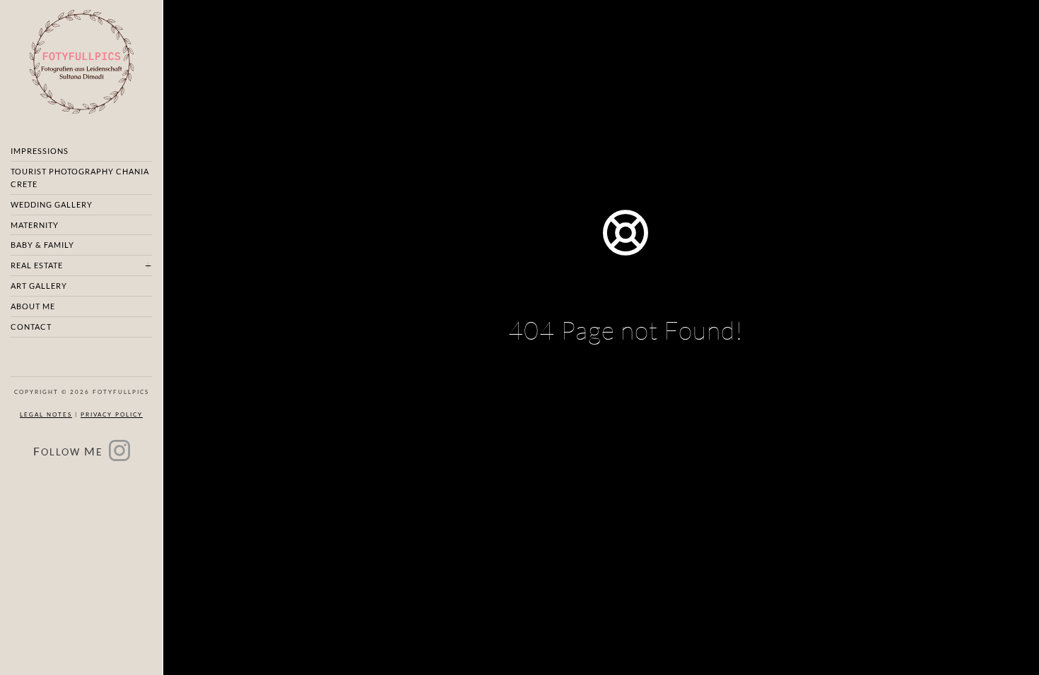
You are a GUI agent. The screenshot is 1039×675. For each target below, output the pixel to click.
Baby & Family (42, 244)
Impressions (40, 150)
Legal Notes (46, 414)
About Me (33, 306)
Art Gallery (39, 285)
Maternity (35, 224)
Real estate (37, 265)
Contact (31, 326)
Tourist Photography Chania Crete (80, 178)
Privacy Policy (112, 414)
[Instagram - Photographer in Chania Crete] (119, 455)
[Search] (695, 427)
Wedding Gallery (52, 204)
